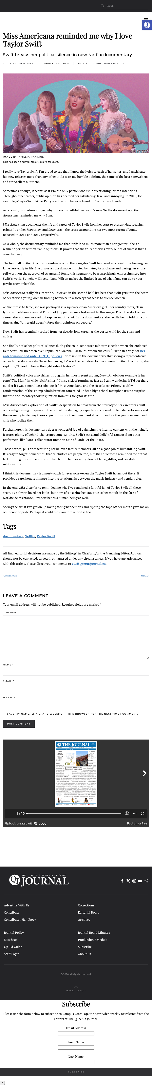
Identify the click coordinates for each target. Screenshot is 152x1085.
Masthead (11, 939)
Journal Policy (14, 932)
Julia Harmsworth (18, 63)
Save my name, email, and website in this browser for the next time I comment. (72, 713)
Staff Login (11, 954)
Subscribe (85, 947)
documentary (13, 536)
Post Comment (18, 723)
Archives (84, 919)
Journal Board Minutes (94, 932)
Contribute (11, 912)
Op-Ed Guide (13, 947)
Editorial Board (88, 912)
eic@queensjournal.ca (89, 563)
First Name (76, 1042)
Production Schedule (92, 939)
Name (8, 664)
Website (9, 697)
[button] (147, 25)
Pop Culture (114, 63)
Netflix (30, 536)
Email (8, 681)
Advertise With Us (16, 905)
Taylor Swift (46, 536)
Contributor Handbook (20, 919)
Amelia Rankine (31, 156)
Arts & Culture (89, 63)
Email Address (76, 1028)
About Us (84, 954)
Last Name (76, 1056)
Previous (11, 575)
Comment (10, 612)
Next (144, 575)
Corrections (86, 905)
